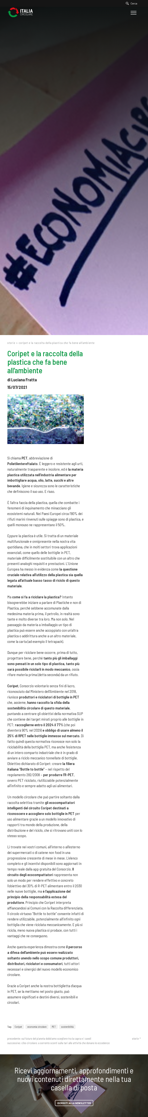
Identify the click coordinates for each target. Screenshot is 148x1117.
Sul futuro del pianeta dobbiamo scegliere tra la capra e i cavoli (56, 1038)
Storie (11, 342)
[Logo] (22, 13)
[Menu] (133, 12)
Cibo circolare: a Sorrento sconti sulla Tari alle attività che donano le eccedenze (65, 1043)
